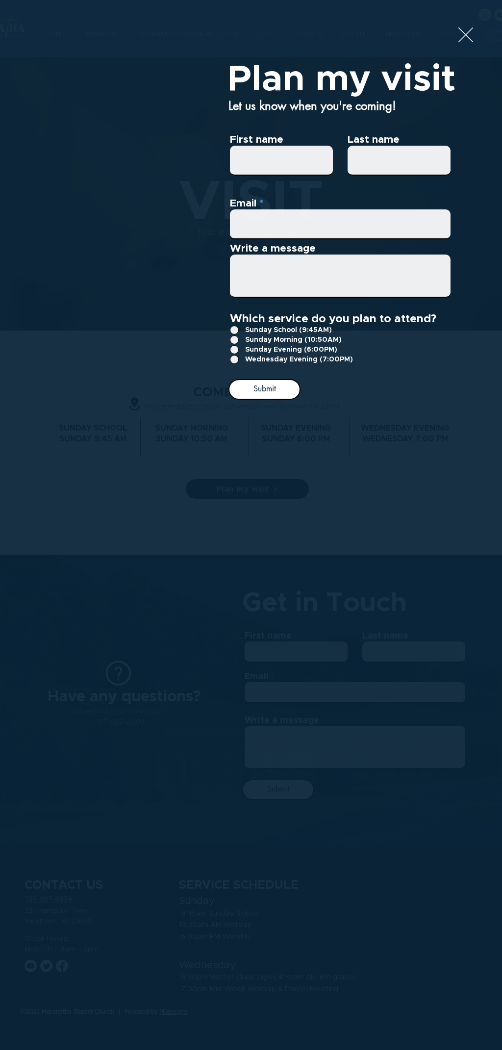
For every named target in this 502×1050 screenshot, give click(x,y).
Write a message (273, 248)
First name (256, 139)
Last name (374, 139)
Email (243, 203)
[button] (466, 34)
